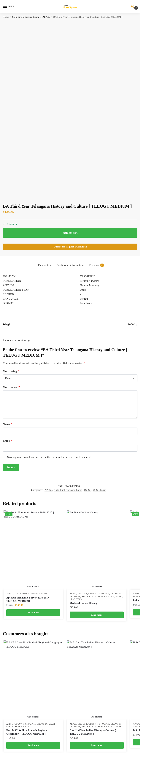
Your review (11, 387)
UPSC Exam (99, 490)
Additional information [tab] (70, 265)
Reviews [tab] (96, 265)
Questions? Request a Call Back (70, 246)
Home (6, 17)
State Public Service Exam (25, 17)
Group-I (82, 594)
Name (7, 424)
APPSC (46, 17)
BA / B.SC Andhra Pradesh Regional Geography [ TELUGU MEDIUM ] (26, 732)
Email (7, 440)
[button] (133, 6)
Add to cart (70, 232)
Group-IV (75, 597)
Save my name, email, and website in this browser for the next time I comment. (49, 457)
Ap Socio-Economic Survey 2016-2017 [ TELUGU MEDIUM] (28, 599)
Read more (33, 612)
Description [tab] (45, 265)
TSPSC (87, 490)
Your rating (11, 371)
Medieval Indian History (83, 603)
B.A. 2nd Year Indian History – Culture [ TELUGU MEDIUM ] (93, 732)
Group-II (104, 594)
